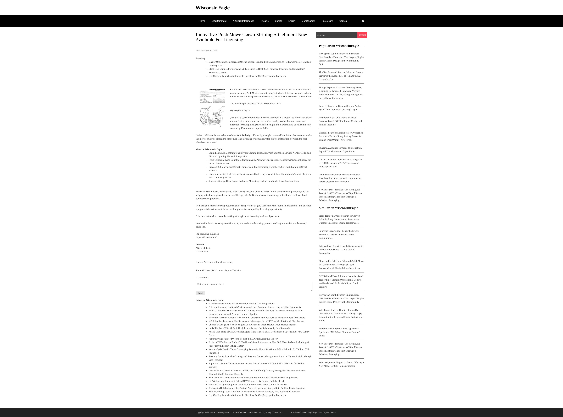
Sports (278, 21)
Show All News (203, 270)
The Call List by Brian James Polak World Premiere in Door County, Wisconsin (248, 384)
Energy (291, 21)
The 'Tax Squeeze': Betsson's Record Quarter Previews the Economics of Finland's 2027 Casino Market (341, 76)
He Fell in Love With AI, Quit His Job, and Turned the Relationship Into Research (249, 328)
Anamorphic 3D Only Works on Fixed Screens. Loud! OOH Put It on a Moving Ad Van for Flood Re (340, 121)
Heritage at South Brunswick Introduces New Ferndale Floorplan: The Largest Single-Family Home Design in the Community (341, 299)
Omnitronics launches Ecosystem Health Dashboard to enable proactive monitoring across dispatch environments (340, 178)
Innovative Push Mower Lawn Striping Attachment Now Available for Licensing (251, 37)
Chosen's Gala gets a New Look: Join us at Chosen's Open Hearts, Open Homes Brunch (252, 324)
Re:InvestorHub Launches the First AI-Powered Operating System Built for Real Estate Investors (257, 388)
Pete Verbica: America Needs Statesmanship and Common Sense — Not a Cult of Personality (255, 307)
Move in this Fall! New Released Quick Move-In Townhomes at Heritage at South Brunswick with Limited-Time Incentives (341, 265)
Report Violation (233, 270)
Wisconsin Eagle (213, 7)
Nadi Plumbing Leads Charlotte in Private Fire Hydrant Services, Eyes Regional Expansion (254, 391)
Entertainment (219, 21)
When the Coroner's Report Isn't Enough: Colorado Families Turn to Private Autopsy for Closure (257, 317)
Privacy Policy (265, 412)
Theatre (265, 21)
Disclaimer (217, 270)
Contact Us (278, 412)
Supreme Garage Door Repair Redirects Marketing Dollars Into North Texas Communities (254, 181)
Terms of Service (239, 412)
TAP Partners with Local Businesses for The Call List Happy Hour (241, 303)
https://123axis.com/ (206, 237)
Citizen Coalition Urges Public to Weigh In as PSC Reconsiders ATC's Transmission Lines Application (340, 163)
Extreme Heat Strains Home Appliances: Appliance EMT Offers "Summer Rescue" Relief (339, 332)
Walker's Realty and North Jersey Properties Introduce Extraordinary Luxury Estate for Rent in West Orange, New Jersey (341, 136)
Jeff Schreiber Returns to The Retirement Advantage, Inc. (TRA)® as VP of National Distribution (256, 321)
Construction (308, 21)
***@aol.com (202, 251)
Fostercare (327, 21)
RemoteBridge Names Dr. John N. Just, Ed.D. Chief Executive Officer (243, 338)
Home (202, 21)
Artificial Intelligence (243, 21)
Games (343, 21)
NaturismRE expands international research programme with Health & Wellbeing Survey (253, 377)
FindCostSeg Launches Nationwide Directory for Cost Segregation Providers (247, 76)
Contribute (252, 412)
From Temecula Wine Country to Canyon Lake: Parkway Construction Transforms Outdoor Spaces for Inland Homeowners (339, 219)
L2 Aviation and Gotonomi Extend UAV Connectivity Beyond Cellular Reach (247, 381)
